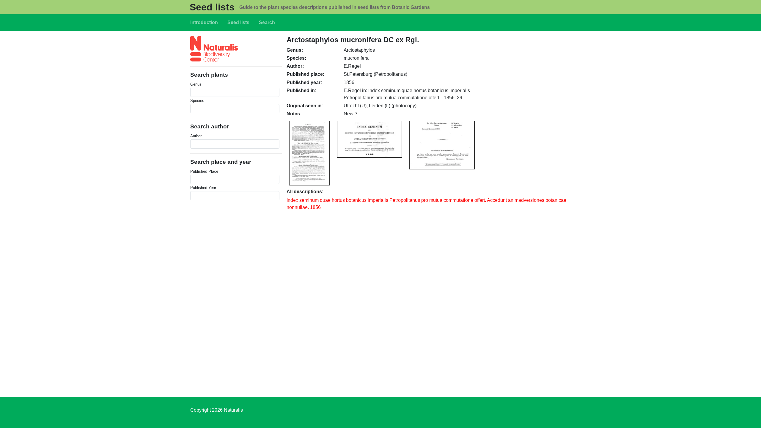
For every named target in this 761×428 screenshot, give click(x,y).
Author (196, 136)
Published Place (204, 171)
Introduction (204, 22)
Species (197, 100)
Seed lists (212, 7)
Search (267, 22)
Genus (196, 84)
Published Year (203, 187)
